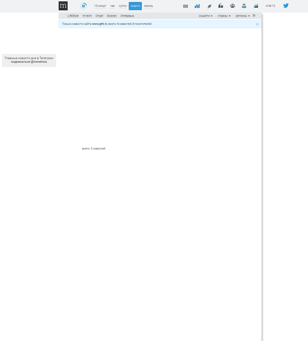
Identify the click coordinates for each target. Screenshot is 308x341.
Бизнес (112, 15)
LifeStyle (73, 15)
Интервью (127, 15)
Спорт (99, 15)
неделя (135, 5)
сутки (122, 5)
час (112, 5)
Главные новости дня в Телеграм (29, 59)
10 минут (100, 5)
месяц (148, 5)
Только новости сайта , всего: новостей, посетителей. (108, 23)
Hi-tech (87, 15)
